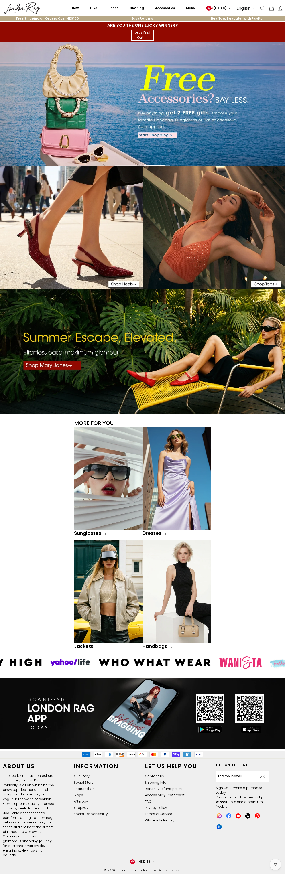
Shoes (113, 8)
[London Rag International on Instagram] (219, 816)
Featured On (84, 789)
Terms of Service (158, 814)
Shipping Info (156, 782)
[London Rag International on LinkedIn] (219, 827)
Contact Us (154, 776)
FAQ (148, 801)
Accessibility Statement (165, 795)
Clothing (137, 8)
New (75, 8)
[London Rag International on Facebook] (229, 816)
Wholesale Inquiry (159, 820)
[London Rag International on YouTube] (238, 816)
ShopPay (81, 807)
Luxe (93, 8)
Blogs (78, 795)
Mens (190, 8)
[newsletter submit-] (264, 776)
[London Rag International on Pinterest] (257, 816)
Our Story (82, 776)
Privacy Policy (156, 807)
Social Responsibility (91, 814)
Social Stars (84, 782)
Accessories (165, 8)
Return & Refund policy (163, 789)
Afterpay (81, 801)
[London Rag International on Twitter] (248, 816)
